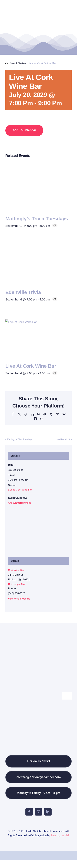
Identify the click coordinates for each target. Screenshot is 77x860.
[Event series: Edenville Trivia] (55, 299)
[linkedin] (48, 812)
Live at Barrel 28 (62, 439)
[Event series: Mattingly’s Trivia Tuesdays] (55, 225)
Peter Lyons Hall (60, 835)
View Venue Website (19, 598)
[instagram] (38, 812)
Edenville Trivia (23, 292)
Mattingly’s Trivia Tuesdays (36, 218)
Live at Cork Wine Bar (30, 366)
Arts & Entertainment (19, 502)
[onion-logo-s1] (21, 5)
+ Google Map (18, 584)
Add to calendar (24, 130)
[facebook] (29, 812)
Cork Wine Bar (16, 570)
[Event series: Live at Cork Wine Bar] (55, 373)
